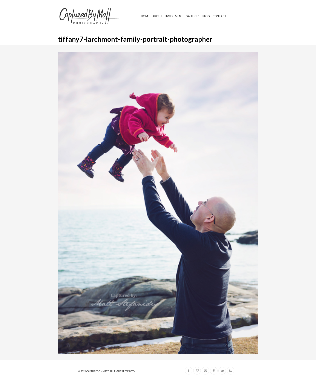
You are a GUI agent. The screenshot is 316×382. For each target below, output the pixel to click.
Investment (174, 16)
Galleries (192, 16)
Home (145, 16)
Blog (206, 16)
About (157, 16)
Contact (219, 16)
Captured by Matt (97, 371)
